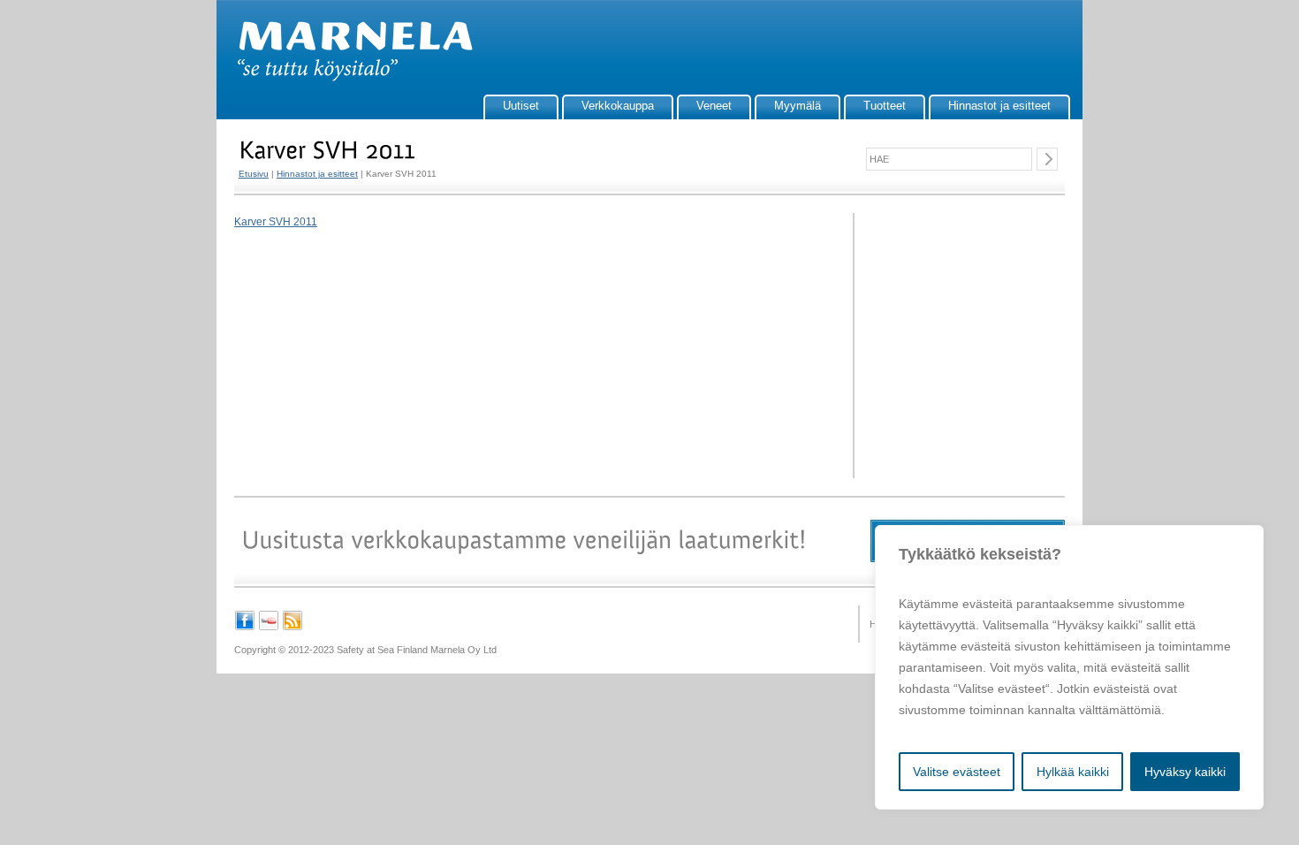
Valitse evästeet (956, 772)
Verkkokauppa (617, 105)
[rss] (292, 627)
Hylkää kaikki (1073, 772)
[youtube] (268, 627)
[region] (1069, 667)
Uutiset (521, 105)
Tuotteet (884, 105)
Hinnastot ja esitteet (999, 105)
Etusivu (254, 174)
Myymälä (797, 105)
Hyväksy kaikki (1185, 772)
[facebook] (244, 627)
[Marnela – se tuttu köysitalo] (346, 78)
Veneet (714, 105)
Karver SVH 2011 (275, 222)
